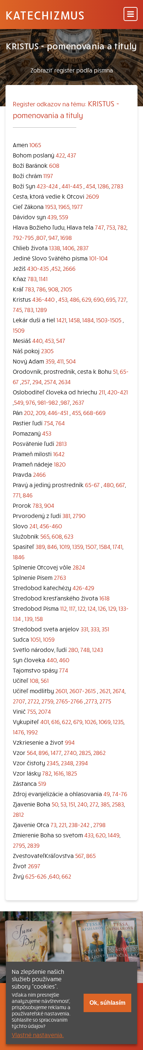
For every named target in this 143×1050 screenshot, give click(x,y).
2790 (79, 515)
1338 (54, 247)
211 (102, 391)
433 (89, 834)
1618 (104, 598)
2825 (85, 752)
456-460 (51, 525)
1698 (66, 237)
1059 (49, 639)
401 (44, 721)
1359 (77, 546)
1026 (90, 721)
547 (60, 340)
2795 (19, 845)
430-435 (38, 268)
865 (91, 855)
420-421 (117, 391)
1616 (59, 773)
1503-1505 (108, 319)
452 (55, 268)
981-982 (47, 402)
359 (50, 361)
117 (72, 608)
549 (18, 402)
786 (41, 288)
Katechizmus (45, 14)
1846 (19, 556)
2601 (61, 690)
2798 (99, 824)
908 (53, 288)
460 (64, 659)
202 (28, 412)
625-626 (36, 876)
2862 (99, 752)
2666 (69, 268)
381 (66, 515)
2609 (92, 196)
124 (92, 608)
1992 (32, 731)
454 (90, 185)
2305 (47, 350)
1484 (88, 319)
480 (108, 484)
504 (71, 361)
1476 (18, 731)
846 (28, 495)
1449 (114, 834)
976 (30, 402)
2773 (91, 701)
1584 (104, 546)
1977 (77, 206)
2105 (66, 288)
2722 (33, 701)
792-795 (23, 237)
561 (45, 680)
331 (84, 628)
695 (110, 299)
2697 (34, 865)
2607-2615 (82, 690)
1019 (64, 546)
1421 (61, 319)
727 (122, 299)
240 (82, 804)
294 (37, 381)
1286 (103, 185)
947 (53, 237)
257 (25, 381)
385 (105, 804)
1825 (71, 773)
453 (62, 299)
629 (86, 299)
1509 (19, 330)
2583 (118, 804)
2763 (60, 577)
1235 (118, 721)
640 (54, 876)
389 (40, 546)
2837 (83, 247)
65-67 (92, 484)
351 (105, 628)
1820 (60, 464)
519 (42, 783)
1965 (64, 206)
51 (115, 371)
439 (52, 216)
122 (81, 608)
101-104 (98, 258)
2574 (50, 381)
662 (66, 876)
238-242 (79, 824)
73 (53, 824)
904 (49, 505)
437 (71, 155)
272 (93, 804)
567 (79, 855)
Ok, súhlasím (107, 1003)
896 (43, 752)
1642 (59, 453)
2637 (78, 402)
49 (106, 793)
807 (41, 237)
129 (112, 608)
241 (33, 525)
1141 (43, 278)
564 (31, 752)
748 (85, 649)
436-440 (43, 299)
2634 (64, 381)
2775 (105, 701)
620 (101, 834)
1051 (35, 639)
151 (72, 804)
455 (76, 412)
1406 (68, 247)
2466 (39, 474)
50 (55, 804)
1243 (97, 649)
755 (31, 711)
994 (70, 742)
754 (48, 422)
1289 (41, 309)
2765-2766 (69, 701)
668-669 (94, 412)
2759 (47, 701)
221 (62, 824)
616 (55, 721)
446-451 (58, 412)
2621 (104, 690)
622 (66, 721)
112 (63, 608)
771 (17, 495)
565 (45, 536)
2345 (53, 762)
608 (54, 165)
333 (95, 628)
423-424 (47, 185)
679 (77, 721)
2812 (18, 814)
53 (63, 804)
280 (73, 649)
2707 (19, 701)
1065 (35, 144)
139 (29, 618)
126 (102, 608)
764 (60, 422)
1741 (117, 546)
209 (40, 412)
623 (68, 536)
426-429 (83, 587)
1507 (91, 546)
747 (99, 227)
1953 (50, 206)
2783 (117, 185)
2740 (70, 752)
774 (63, 670)
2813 (61, 443)
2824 (79, 567)
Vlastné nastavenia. (38, 1034)
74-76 (119, 793)
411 (60, 361)
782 (121, 227)
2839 (33, 845)
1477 (56, 752)
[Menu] (131, 14)
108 (34, 680)
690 (99, 299)
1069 (105, 721)
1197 (48, 175)
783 (32, 278)
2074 (44, 711)
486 (75, 299)
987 (65, 402)
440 (37, 340)
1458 (74, 319)
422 (60, 155)
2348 (67, 762)
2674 (119, 690)
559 (63, 216)
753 (110, 227)
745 (17, 309)
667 (120, 484)
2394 (82, 762)
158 (39, 618)
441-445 (72, 185)
